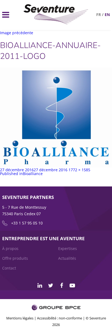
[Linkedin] (39, 285)
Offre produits (15, 258)
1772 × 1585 (79, 169)
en (107, 14)
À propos (10, 248)
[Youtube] (72, 285)
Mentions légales (19, 318)
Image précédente (16, 32)
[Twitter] (50, 285)
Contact (9, 268)
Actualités (67, 258)
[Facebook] (61, 285)
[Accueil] (56, 23)
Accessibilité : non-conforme (59, 318)
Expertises (67, 248)
